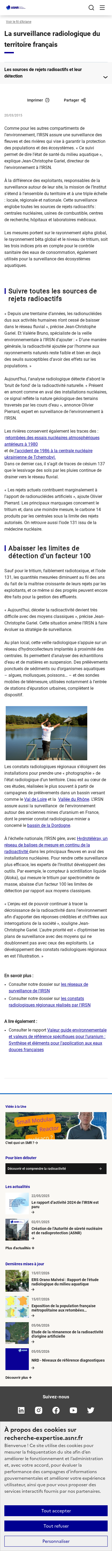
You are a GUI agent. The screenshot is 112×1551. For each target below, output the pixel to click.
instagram (38, 1410)
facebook (56, 1410)
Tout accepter (56, 1510)
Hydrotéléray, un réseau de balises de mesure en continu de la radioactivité (56, 845)
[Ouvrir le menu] (102, 7)
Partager (71, 100)
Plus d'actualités (18, 1248)
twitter (90, 1410)
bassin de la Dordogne (48, 825)
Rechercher (91, 7)
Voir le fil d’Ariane (18, 22)
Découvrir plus (16, 1377)
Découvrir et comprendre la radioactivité (37, 1169)
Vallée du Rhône (73, 799)
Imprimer (35, 100)
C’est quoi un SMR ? (19, 1143)
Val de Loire (35, 799)
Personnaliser (56, 1541)
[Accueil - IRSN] (16, 7)
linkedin (21, 1410)
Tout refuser (56, 1526)
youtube (73, 1410)
